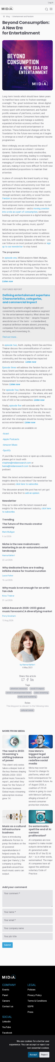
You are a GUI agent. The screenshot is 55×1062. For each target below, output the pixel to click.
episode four (12, 390)
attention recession (19, 689)
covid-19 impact (37, 689)
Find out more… (10, 337)
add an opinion (32, 493)
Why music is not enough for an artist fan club (26, 589)
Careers (6, 1001)
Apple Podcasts (11, 439)
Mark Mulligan (8, 532)
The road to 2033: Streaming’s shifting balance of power (13, 755)
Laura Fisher (7, 575)
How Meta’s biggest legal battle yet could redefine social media (39, 757)
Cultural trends (27, 710)
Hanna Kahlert (8, 555)
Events (5, 989)
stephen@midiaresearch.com (16, 462)
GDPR (30, 1006)
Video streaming (41, 693)
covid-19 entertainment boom (18, 693)
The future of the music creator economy (22, 525)
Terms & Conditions (37, 1001)
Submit (7, 945)
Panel (5, 995)
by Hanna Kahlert (27, 665)
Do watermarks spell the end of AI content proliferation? (40, 830)
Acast (6, 433)
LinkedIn (6, 1021)
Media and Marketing (27, 697)
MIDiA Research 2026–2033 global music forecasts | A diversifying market (27, 609)
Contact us (7, 1006)
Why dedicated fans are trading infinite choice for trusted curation (24, 569)
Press (30, 1012)
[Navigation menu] (50, 9)
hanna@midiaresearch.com (15, 466)
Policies (31, 989)
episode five (15, 405)
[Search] (46, 10)
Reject (44, 1054)
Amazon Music (10, 445)
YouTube (6, 1027)
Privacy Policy (35, 995)
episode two (11, 345)
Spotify (7, 450)
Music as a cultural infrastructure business (14, 829)
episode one (11, 257)
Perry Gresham (9, 616)
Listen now (14, 384)
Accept (33, 1054)
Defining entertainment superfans (26, 298)
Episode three (9, 367)
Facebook (7, 1032)
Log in (50, 2)
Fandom (6, 198)
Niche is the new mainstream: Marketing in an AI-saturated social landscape (25, 547)
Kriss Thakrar (8, 596)
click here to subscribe (27, 484)
